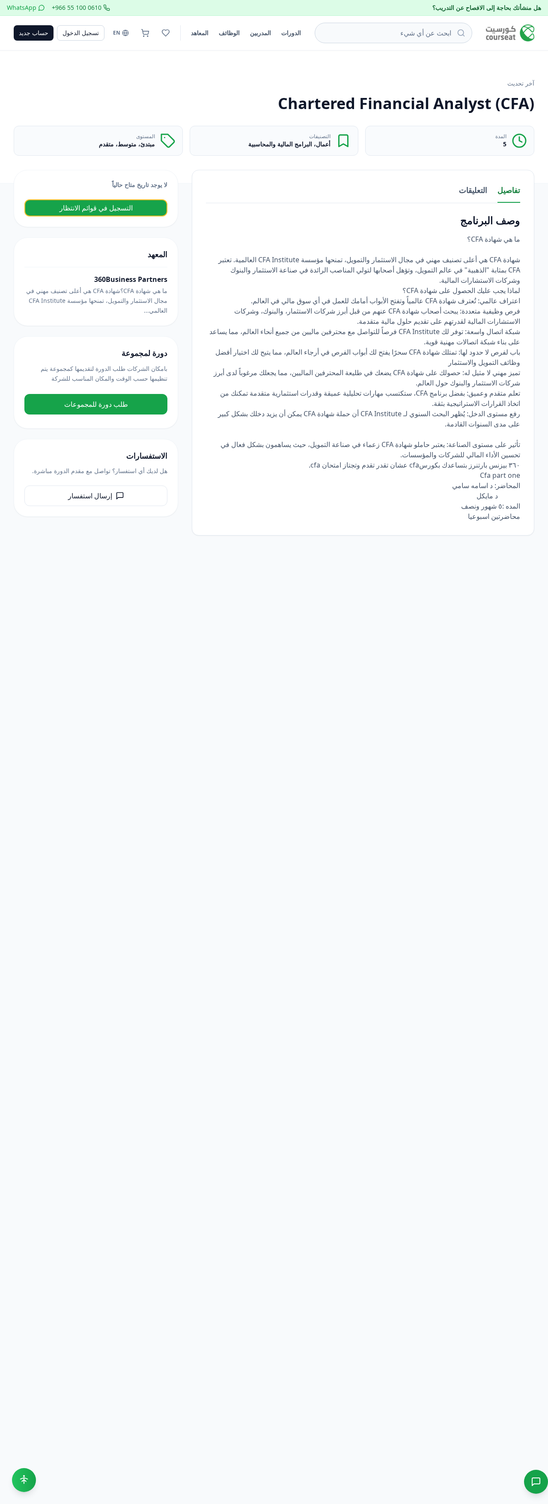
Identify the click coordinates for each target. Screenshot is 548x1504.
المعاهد (199, 33)
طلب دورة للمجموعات (96, 404)
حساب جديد (33, 33)
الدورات (291, 33)
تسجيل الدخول (81, 33)
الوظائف (229, 33)
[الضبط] (24, 1480)
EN (116, 32)
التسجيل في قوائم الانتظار (96, 208)
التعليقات (473, 190)
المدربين (260, 33)
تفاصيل (508, 190)
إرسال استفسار (90, 495)
